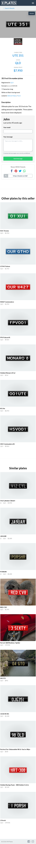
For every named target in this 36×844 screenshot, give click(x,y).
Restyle (32, 13)
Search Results (9, 8)
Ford (18, 96)
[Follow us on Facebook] (29, 841)
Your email (6, 127)
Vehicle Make (11, 96)
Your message (8, 137)
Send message (18, 158)
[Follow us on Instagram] (33, 841)
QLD (12, 82)
